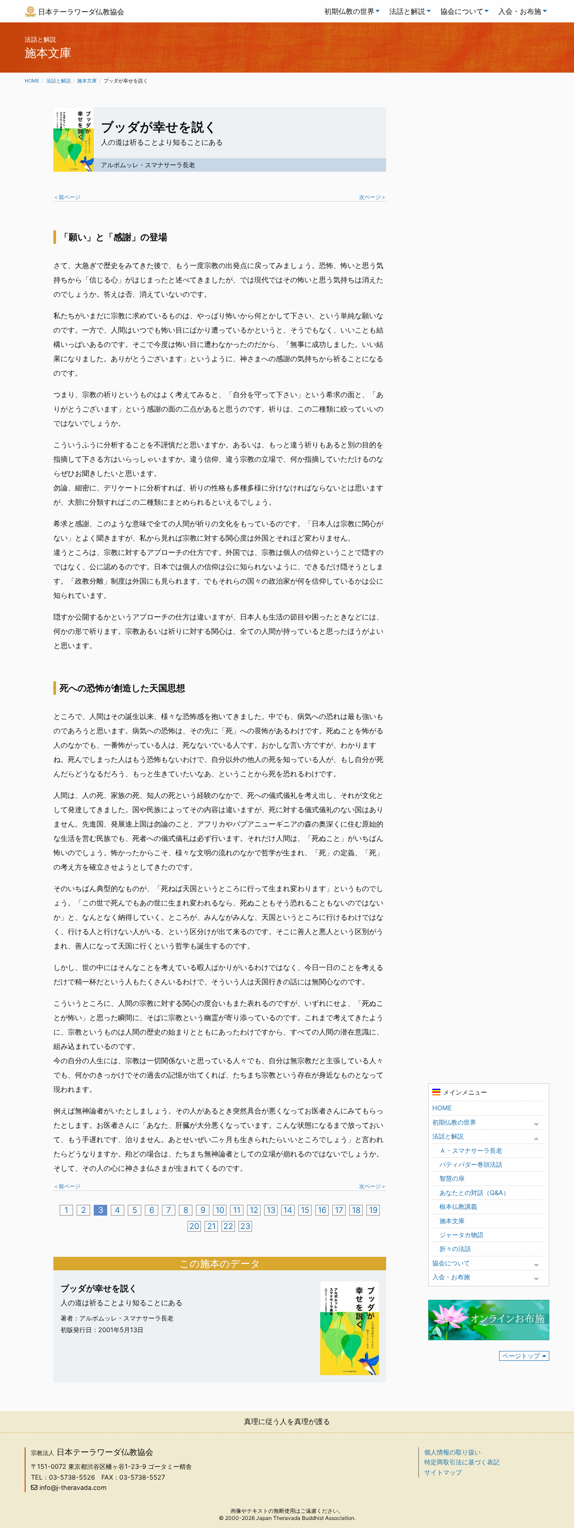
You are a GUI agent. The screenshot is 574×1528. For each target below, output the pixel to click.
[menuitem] (350, 11)
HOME (442, 1108)
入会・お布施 (519, 11)
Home (32, 81)
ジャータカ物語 (461, 1234)
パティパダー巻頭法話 (470, 1164)
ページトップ (521, 1355)
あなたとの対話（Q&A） (474, 1192)
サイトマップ (443, 1472)
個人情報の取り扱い (452, 1452)
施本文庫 (87, 81)
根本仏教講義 (458, 1206)
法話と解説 (407, 11)
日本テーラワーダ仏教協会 (81, 11)
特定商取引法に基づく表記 (462, 1462)
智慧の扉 (452, 1178)
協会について (461, 11)
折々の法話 (455, 1248)
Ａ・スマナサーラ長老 (470, 1150)
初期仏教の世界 (349, 11)
